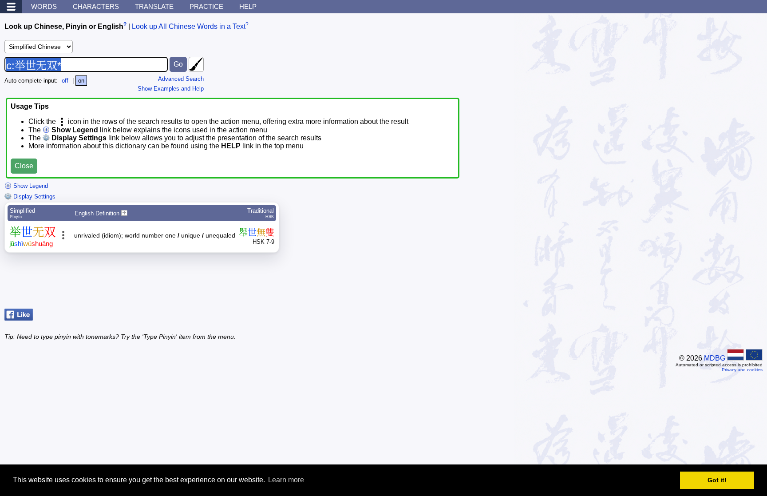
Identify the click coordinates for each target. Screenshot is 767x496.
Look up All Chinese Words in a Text (188, 26)
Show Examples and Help (171, 88)
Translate (154, 6)
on (81, 80)
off (65, 80)
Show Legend (30, 186)
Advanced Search (181, 78)
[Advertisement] (692, 283)
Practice (206, 6)
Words (44, 6)
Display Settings (33, 196)
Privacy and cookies (742, 369)
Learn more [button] (286, 480)
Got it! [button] (717, 480)
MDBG (714, 358)
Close (24, 166)
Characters (96, 6)
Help (248, 6)
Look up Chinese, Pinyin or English (63, 26)
